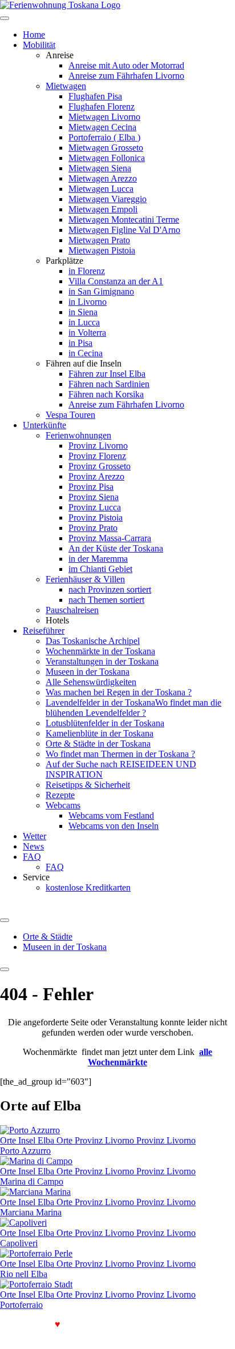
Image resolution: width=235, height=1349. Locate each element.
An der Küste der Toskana (115, 548)
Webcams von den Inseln (113, 826)
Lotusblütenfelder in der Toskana (105, 723)
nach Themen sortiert (106, 600)
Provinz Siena (93, 497)
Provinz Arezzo (96, 476)
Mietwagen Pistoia (101, 250)
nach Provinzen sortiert (109, 589)
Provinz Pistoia (95, 517)
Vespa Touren (70, 415)
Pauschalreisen (72, 610)
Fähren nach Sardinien (108, 384)
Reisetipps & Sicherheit (88, 785)
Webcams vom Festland (111, 815)
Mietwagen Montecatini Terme (123, 219)
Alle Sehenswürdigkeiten (91, 682)
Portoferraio (21, 1305)
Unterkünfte (44, 425)
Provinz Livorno (98, 445)
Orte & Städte (47, 936)
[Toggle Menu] (4, 920)
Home (34, 34)
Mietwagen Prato (99, 240)
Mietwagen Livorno (104, 117)
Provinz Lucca (94, 507)
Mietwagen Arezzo (102, 178)
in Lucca (84, 322)
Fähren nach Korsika (106, 394)
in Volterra (87, 332)
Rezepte (60, 795)
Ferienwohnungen (78, 435)
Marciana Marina (31, 1212)
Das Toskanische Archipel (93, 641)
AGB (221, 1324)
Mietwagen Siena (99, 168)
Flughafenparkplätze (105, 1324)
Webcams (63, 805)
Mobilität (39, 45)
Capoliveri (19, 1243)
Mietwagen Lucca (100, 189)
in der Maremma (98, 558)
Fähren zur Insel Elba (106, 373)
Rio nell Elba (23, 1274)
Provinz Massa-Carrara (109, 538)
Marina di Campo (31, 1181)
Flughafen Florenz (101, 106)
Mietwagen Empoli (102, 209)
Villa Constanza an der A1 (115, 281)
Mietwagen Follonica (106, 158)
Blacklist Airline (177, 1324)
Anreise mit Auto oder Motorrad (126, 65)
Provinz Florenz (97, 456)
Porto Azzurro (25, 1150)
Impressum (70, 1334)
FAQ (32, 856)
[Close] (4, 969)
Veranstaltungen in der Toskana (102, 661)
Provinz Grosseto (99, 466)
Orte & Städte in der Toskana (98, 743)
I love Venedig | (33, 1324)
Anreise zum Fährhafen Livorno (126, 75)
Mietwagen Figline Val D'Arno (124, 230)
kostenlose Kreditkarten (88, 887)
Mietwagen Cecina (102, 127)
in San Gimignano (101, 291)
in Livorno (87, 302)
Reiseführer (43, 630)
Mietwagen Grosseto (105, 147)
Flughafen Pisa (95, 96)
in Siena (83, 312)
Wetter (34, 836)
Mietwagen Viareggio (107, 199)
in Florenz (86, 271)
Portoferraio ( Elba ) (104, 137)
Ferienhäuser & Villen (85, 579)
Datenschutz (23, 1334)
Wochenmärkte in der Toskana (100, 651)
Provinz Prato (93, 528)
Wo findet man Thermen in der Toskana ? (120, 754)
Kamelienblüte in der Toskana (99, 733)
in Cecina (85, 353)
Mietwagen (66, 86)
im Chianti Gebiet (100, 569)
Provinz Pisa (91, 487)
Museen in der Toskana (87, 671)
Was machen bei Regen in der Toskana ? (119, 692)
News (33, 846)
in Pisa (80, 343)
